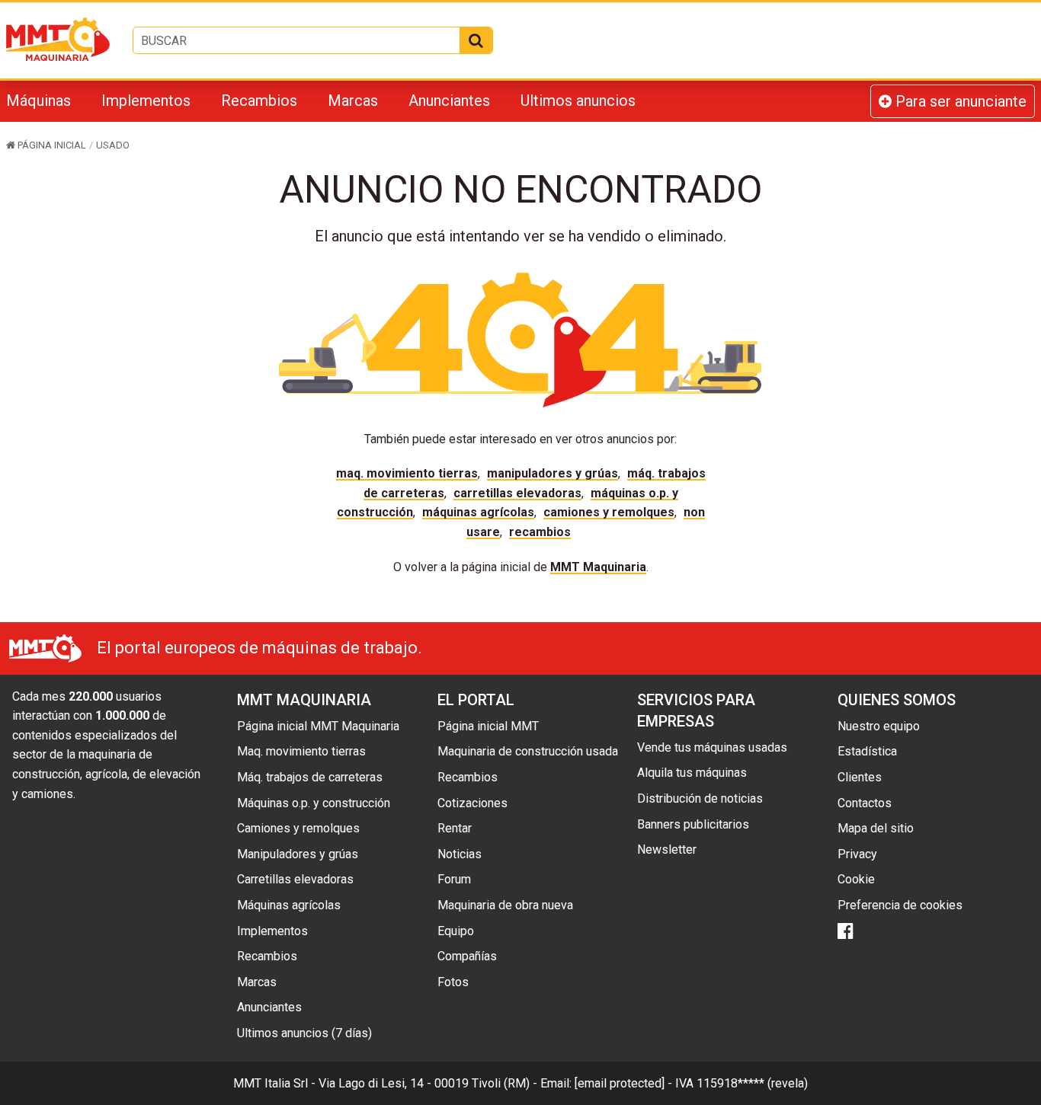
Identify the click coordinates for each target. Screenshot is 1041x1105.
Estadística (867, 751)
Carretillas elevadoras (517, 493)
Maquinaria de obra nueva (505, 905)
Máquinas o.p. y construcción (313, 803)
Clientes (860, 777)
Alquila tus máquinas (692, 772)
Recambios (259, 100)
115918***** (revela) (752, 1083)
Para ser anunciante (959, 101)
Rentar (454, 828)
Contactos (865, 803)
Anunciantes (449, 100)
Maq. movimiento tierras (407, 473)
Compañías (467, 956)
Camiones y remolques (608, 512)
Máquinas (38, 100)
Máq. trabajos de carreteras (310, 777)
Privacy (857, 854)
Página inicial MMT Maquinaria (318, 726)
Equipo (455, 931)
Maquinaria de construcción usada (527, 751)
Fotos (453, 982)
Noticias (459, 854)
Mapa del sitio (876, 828)
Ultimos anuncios (578, 100)
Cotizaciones (472, 803)
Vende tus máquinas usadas (712, 747)
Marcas (353, 100)
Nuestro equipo (879, 726)
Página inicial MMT (488, 726)
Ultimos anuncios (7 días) (304, 1033)
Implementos (146, 100)
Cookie (856, 879)
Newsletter (667, 849)
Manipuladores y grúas (552, 473)
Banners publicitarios (693, 824)
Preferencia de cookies (900, 905)
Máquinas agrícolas (478, 512)
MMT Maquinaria (598, 567)
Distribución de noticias (700, 798)
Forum (454, 879)
